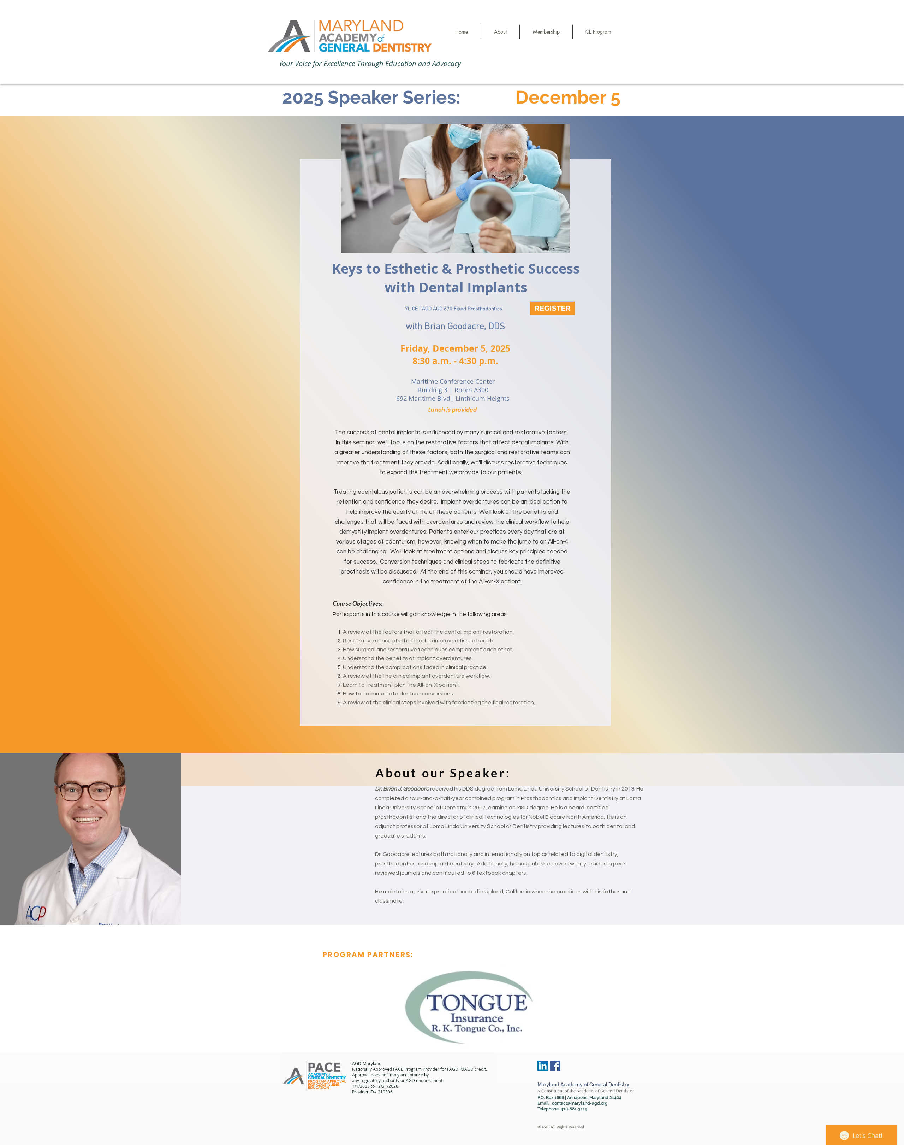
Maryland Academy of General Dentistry (583, 1084)
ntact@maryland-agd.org (582, 1103)
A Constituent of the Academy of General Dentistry (585, 1090)
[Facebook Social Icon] (555, 1066)
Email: (547, 1103)
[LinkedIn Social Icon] (542, 1066)
